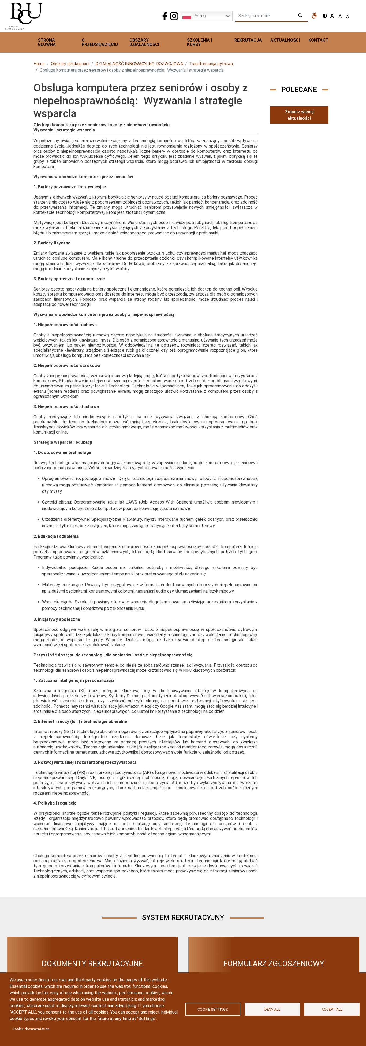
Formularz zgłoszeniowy (273, 963)
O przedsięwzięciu (100, 42)
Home (39, 63)
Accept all (332, 1009)
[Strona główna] (47, 16)
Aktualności (285, 40)
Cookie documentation (30, 1029)
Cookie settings (212, 1009)
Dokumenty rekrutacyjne (92, 963)
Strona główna (47, 42)
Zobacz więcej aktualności (299, 115)
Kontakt (318, 40)
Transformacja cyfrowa (211, 63)
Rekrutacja (248, 40)
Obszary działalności (144, 42)
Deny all (272, 1009)
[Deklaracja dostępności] (314, 16)
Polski (198, 16)
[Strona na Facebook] (164, 16)
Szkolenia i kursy (199, 42)
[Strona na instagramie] (174, 16)
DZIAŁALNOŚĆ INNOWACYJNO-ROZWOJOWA (139, 63)
